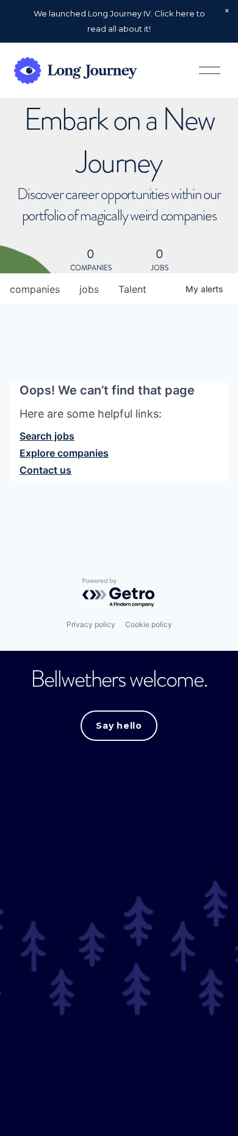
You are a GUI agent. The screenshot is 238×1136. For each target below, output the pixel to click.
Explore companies (64, 453)
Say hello (119, 725)
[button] (227, 11)
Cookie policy (148, 624)
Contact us (45, 470)
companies (35, 289)
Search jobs (47, 436)
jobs (89, 289)
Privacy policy (91, 624)
